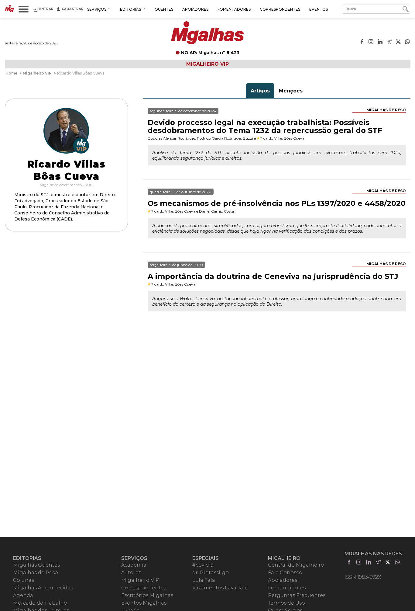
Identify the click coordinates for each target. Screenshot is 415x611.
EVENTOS (318, 9)
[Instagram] (371, 42)
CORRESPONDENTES (280, 9)
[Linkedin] (380, 42)
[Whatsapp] (407, 42)
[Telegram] (389, 42)
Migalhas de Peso (386, 110)
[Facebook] (361, 42)
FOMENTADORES (234, 9)
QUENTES (164, 9)
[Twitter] (398, 42)
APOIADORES (195, 9)
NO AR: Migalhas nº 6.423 (210, 52)
